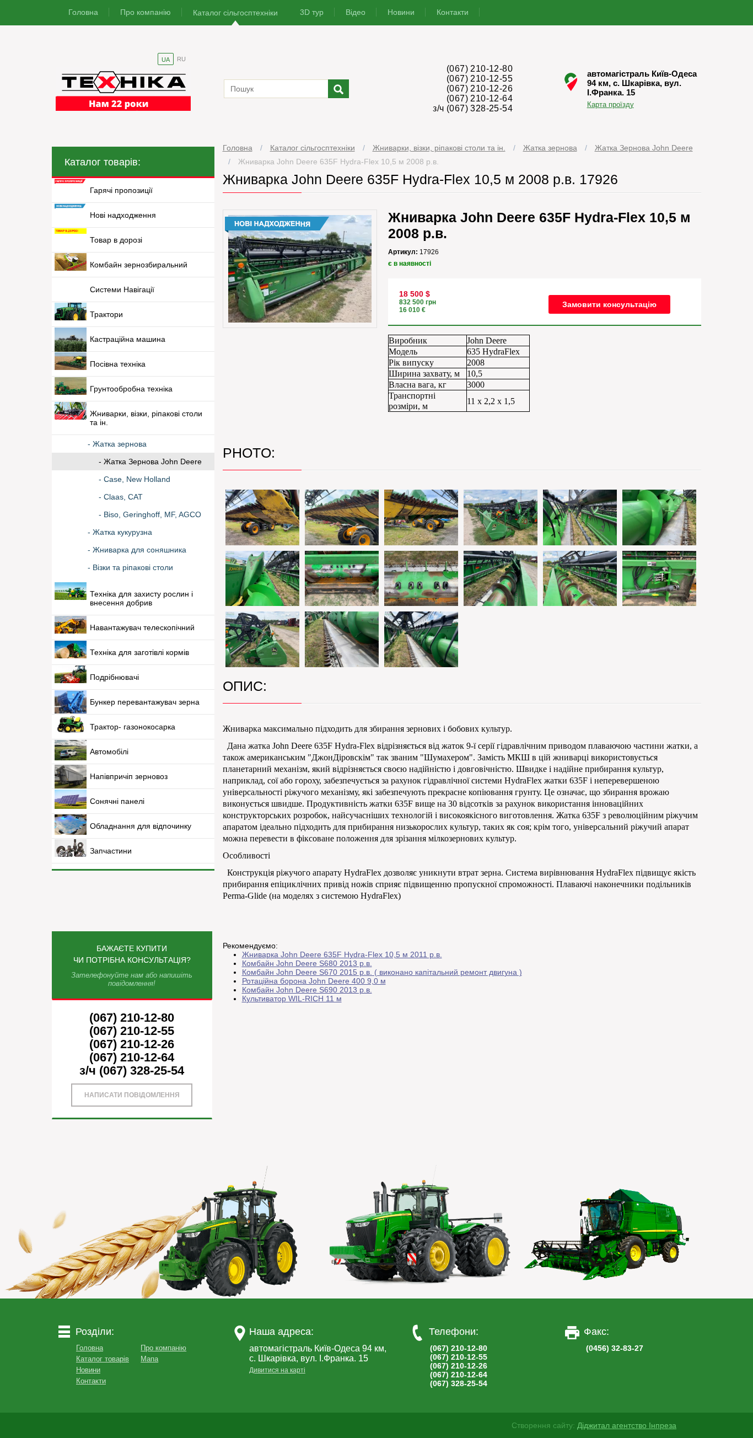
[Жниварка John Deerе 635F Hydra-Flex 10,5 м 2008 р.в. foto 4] (421, 517)
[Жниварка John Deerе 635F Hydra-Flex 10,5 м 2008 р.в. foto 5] (500, 517)
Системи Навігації (122, 289)
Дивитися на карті (277, 1370)
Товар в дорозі (116, 239)
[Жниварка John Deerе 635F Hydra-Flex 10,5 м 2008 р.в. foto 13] (659, 578)
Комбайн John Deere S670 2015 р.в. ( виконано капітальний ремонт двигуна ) (382, 972)
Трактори (106, 314)
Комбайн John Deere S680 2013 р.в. (307, 963)
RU (181, 59)
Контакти (453, 12)
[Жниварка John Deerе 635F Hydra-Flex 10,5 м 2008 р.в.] (300, 325)
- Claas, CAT (121, 496)
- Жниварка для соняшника (137, 549)
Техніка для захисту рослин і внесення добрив (141, 598)
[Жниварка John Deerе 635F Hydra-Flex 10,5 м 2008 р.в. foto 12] (580, 578)
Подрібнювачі (114, 677)
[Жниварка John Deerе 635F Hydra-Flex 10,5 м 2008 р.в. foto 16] (421, 639)
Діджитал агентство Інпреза (626, 1425)
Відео (355, 12)
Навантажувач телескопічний (142, 627)
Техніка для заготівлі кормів (139, 652)
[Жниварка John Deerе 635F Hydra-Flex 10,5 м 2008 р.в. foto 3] (341, 517)
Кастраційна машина (127, 339)
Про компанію (145, 12)
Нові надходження (123, 215)
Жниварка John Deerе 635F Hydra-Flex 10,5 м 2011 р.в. (342, 954)
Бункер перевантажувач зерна (145, 701)
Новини (401, 12)
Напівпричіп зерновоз (129, 776)
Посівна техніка (118, 364)
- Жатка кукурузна (120, 532)
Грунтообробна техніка (131, 388)
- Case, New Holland (134, 479)
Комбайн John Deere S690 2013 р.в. (307, 989)
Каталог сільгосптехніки (235, 12)
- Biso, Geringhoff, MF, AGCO (150, 514)
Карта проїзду (610, 104)
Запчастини (111, 850)
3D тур (312, 12)
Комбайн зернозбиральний (138, 264)
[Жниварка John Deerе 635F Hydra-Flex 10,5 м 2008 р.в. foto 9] (341, 578)
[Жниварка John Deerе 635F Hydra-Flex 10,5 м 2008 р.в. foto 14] (262, 639)
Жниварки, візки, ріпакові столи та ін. (439, 147)
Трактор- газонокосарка (132, 726)
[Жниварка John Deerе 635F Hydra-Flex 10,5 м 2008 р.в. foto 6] (580, 517)
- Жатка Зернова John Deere (150, 461)
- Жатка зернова (117, 443)
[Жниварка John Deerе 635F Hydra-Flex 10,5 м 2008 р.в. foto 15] (341, 639)
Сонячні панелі (117, 801)
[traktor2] (420, 1295)
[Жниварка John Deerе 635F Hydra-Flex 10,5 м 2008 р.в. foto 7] (659, 517)
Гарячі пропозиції (121, 190)
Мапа (149, 1359)
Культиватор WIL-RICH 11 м (292, 998)
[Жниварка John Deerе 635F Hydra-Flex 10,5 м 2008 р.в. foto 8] (262, 578)
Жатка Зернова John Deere (644, 147)
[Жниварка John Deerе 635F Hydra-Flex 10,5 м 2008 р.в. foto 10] (421, 578)
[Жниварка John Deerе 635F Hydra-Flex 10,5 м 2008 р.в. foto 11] (500, 578)
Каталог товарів (102, 1359)
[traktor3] (607, 1295)
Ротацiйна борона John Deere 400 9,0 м (314, 980)
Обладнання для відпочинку (140, 826)
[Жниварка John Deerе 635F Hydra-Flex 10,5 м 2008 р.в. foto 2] (262, 517)
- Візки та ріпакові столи (130, 567)
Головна (83, 12)
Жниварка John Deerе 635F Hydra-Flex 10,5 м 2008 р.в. (338, 161)
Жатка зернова (550, 147)
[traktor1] (232, 1295)
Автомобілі (109, 751)
